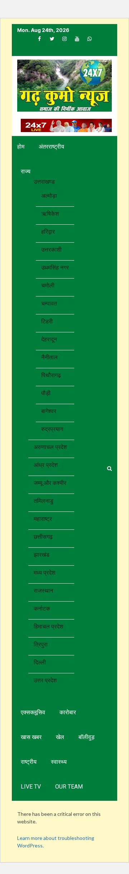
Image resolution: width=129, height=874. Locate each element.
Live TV (31, 786)
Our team (69, 786)
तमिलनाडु (43, 500)
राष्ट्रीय (29, 761)
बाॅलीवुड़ (86, 737)
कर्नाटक (42, 608)
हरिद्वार (48, 231)
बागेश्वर (48, 411)
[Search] (109, 468)
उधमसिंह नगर (55, 267)
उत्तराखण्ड (44, 181)
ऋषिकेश (50, 213)
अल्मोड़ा (49, 195)
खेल (60, 737)
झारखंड (41, 554)
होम (20, 146)
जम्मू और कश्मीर (50, 483)
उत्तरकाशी (51, 249)
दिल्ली (40, 662)
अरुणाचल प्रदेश (50, 447)
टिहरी (47, 321)
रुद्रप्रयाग (52, 429)
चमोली (47, 285)
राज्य (25, 171)
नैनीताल (49, 357)
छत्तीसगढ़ (43, 536)
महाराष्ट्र (43, 518)
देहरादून (49, 339)
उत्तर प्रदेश (45, 680)
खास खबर (31, 737)
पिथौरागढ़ (51, 375)
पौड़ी (46, 393)
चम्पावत (49, 303)
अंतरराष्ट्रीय (51, 146)
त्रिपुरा (41, 644)
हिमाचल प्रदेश (48, 626)
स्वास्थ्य (59, 761)
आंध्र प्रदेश (46, 465)
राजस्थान (43, 590)
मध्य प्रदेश (44, 572)
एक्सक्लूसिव (33, 712)
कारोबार (67, 712)
